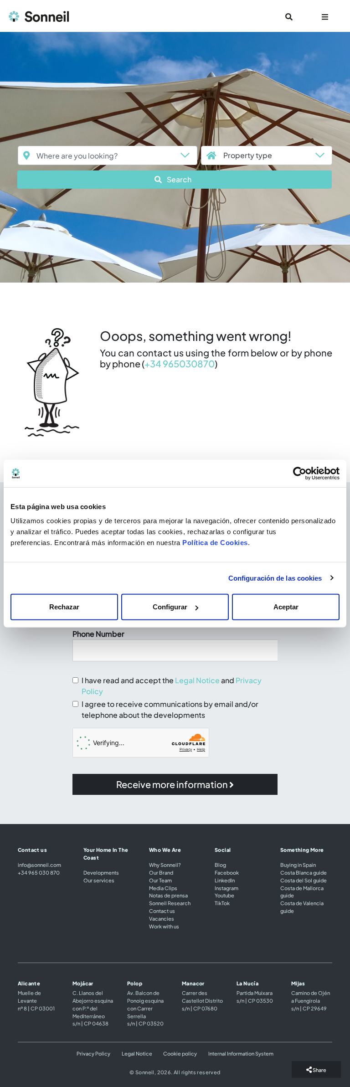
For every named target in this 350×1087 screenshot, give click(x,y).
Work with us (164, 926)
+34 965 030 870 (39, 872)
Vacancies (161, 918)
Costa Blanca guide (303, 872)
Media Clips (163, 888)
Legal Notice (197, 680)
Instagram (226, 888)
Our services (98, 880)
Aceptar (286, 607)
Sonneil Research (169, 903)
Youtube (224, 895)
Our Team (160, 880)
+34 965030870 (179, 363)
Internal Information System (240, 1053)
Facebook (227, 872)
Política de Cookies (215, 542)
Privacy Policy (93, 1053)
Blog (220, 864)
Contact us (162, 910)
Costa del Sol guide (303, 880)
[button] (174, 179)
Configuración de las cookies (275, 578)
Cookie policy (180, 1053)
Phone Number (98, 634)
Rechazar (64, 607)
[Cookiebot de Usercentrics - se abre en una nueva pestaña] (300, 473)
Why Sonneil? (165, 864)
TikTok (222, 903)
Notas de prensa (168, 895)
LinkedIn (225, 880)
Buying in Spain (298, 864)
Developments (101, 872)
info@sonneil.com (39, 864)
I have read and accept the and (172, 685)
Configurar (170, 607)
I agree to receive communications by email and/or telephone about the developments (170, 709)
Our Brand (161, 872)
